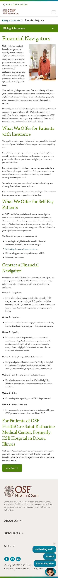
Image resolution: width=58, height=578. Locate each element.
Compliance (8, 568)
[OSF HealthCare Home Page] (11, 11)
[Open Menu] (53, 12)
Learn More (10, 467)
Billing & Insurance (11, 20)
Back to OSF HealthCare (17, 5)
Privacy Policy (38, 568)
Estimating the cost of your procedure (21, 248)
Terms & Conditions (23, 568)
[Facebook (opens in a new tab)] (6, 559)
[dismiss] (54, 543)
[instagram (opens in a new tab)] (12, 559)
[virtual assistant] (50, 572)
